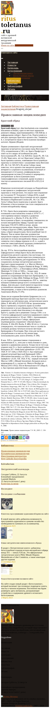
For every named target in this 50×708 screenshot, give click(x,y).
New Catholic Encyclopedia (14, 458)
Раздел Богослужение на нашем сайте (17, 579)
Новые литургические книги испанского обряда (21, 543)
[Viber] (27, 437)
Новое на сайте (17, 45)
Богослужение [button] (14, 70)
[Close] (2, 58)
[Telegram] (24, 437)
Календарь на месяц (9, 484)
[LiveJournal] (13, 437)
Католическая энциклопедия (15, 453)
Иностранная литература (14, 456)
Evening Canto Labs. (24, 706)
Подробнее (6, 637)
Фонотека (5, 665)
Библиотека (18, 106)
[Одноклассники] (6, 437)
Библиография (7, 668)
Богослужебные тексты (23, 76)
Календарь (6, 655)
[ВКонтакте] (2, 437)
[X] (16, 437)
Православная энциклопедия (15, 451)
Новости (5, 651)
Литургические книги (23, 73)
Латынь (11, 89)
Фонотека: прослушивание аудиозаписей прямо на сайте (25, 514)
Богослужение (7, 658)
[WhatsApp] (20, 437)
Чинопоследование (21, 78)
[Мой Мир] (9, 437)
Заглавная (6, 106)
